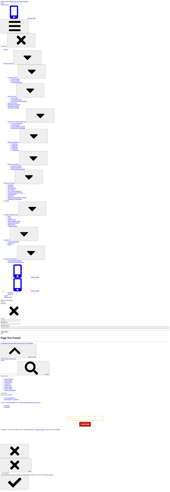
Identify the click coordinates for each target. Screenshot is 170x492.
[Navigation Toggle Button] (15, 26)
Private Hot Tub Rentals (18, 169)
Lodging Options (12, 77)
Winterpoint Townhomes (15, 199)
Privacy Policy (8, 388)
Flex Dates (6, 473)
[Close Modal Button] (15, 451)
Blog (9, 216)
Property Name (5, 325)
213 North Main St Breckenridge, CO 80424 (11, 398)
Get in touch (10, 343)
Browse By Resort (9, 183)
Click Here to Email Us (33, 402)
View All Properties (27, 343)
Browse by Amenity (13, 164)
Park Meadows (12, 188)
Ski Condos (14, 98)
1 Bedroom (14, 144)
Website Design (39, 429)
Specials (6, 201)
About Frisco (11, 224)
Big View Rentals (16, 166)
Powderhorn (11, 189)
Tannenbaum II (12, 194)
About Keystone (12, 226)
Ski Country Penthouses (14, 191)
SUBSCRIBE (85, 424)
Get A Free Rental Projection (16, 262)
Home (6, 49)
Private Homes (15, 81)
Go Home (3, 343)
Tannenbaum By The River (15, 193)
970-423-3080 (35, 291)
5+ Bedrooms (15, 150)
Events (10, 218)
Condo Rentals (15, 79)
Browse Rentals (8, 63)
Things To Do (12, 219)
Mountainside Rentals (14, 104)
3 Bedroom (14, 147)
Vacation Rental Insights (14, 260)
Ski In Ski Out (12, 96)
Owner (3, 4)
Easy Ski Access (12, 103)
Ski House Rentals (16, 99)
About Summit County (14, 221)
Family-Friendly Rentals (18, 126)
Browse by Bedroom (13, 142)
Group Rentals (15, 125)
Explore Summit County (11, 214)
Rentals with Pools (16, 167)
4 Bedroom (14, 148)
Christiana (10, 185)
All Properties (8, 380)
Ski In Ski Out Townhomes (19, 101)
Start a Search (18, 343)
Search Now (4, 331)
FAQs (9, 245)
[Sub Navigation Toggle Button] (27, 57)
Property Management (10, 259)
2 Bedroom (14, 145)
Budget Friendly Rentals (18, 128)
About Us (7, 240)
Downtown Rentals (13, 106)
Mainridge (11, 186)
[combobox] (10, 320)
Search (3, 360)
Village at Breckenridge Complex (17, 197)
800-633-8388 (35, 277)
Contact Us (11, 243)
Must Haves (4, 322)
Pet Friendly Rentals (13, 107)
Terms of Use (8, 385)
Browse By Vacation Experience (17, 121)
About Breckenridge (13, 223)
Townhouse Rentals (16, 82)
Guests (3, 318)
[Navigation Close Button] (21, 40)
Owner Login (8, 387)
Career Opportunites (13, 241)
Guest (6, 4)
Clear (29, 471)
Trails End (11, 196)
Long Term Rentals (16, 123)
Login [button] (2, 3)
